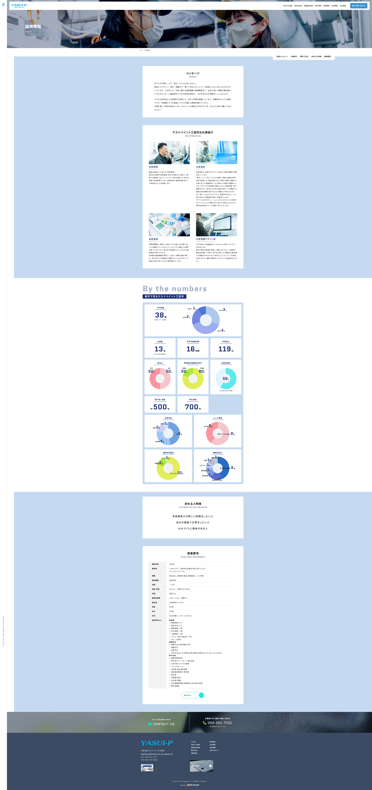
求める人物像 (316, 56)
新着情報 (213, 742)
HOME (193, 742)
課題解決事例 (308, 6)
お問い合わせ (214, 750)
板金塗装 (298, 6)
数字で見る (304, 56)
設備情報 (326, 6)
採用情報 (335, 6)
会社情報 (343, 6)
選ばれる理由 (287, 6)
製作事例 (318, 6)
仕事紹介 (294, 56)
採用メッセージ (282, 56)
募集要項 (327, 56)
